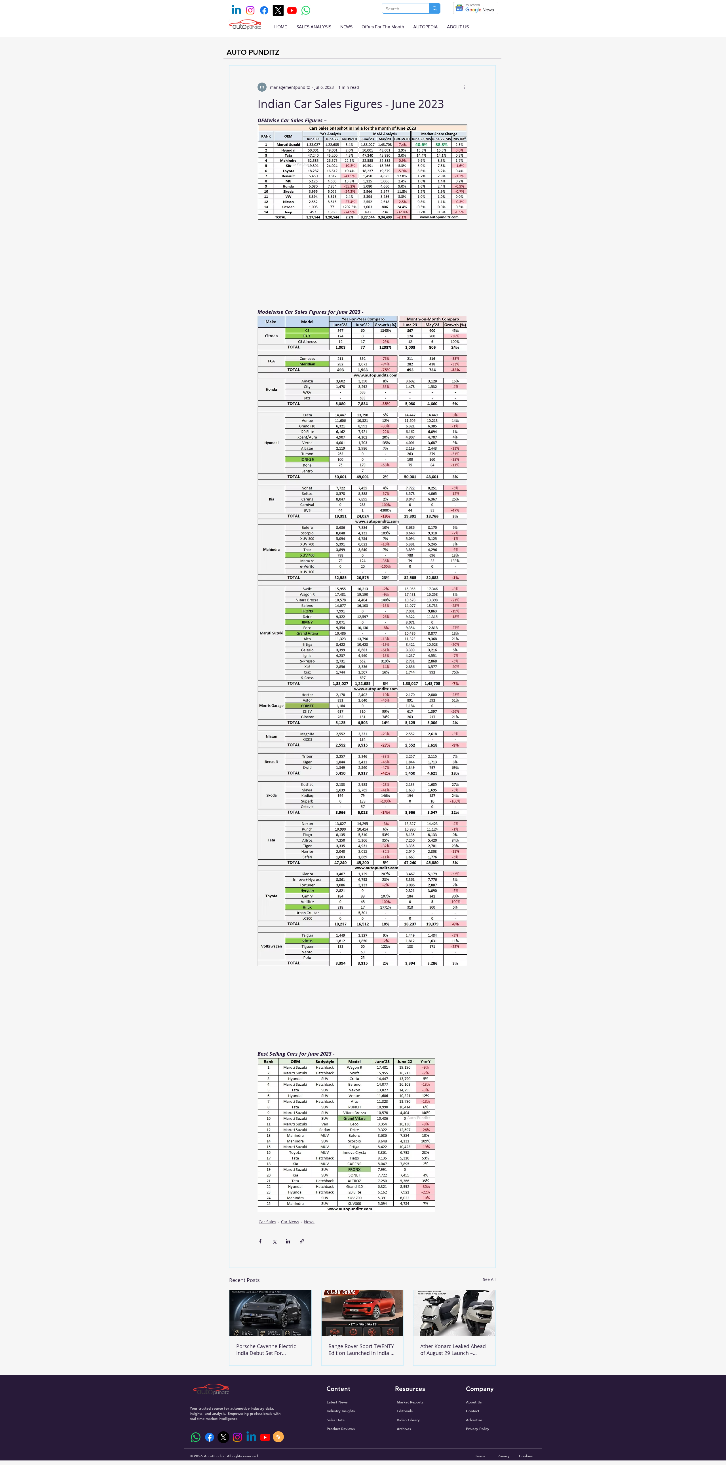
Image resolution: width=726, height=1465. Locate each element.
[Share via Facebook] (260, 1241)
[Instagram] (250, 10)
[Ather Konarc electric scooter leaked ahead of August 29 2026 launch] (454, 1313)
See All (489, 1279)
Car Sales (267, 1221)
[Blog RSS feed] (278, 1437)
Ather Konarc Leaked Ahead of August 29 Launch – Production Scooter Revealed (453, 1349)
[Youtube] (291, 10)
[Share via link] (302, 1241)
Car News (290, 1221)
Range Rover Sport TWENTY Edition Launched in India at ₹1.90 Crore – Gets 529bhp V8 (361, 1349)
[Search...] (434, 8)
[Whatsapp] (305, 10)
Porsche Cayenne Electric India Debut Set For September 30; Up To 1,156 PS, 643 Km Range (268, 1349)
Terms (480, 1456)
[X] (278, 10)
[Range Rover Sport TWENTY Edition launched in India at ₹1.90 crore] (363, 1313)
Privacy (503, 1456)
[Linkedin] (236, 10)
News (309, 1221)
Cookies (526, 1456)
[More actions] (464, 87)
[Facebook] (264, 10)
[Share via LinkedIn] (288, 1241)
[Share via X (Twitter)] (274, 1241)
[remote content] (362, 266)
